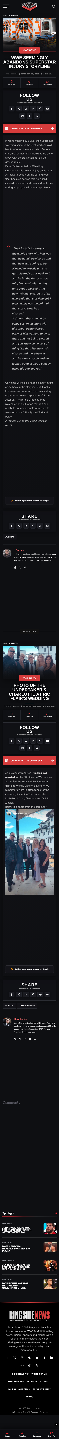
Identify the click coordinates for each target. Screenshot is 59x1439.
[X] (19, 108)
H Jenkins (12, 74)
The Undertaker (27, 1005)
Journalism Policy (19, 1389)
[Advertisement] (29, 460)
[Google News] (26, 108)
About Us (32, 1381)
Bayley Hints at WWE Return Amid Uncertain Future (15, 1285)
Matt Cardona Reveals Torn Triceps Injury (16, 1248)
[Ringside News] (29, 6)
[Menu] (6, 6)
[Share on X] (19, 526)
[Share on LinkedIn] (26, 526)
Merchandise (16, 1381)
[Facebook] (11, 108)
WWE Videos (8, 1261)
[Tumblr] (44, 1358)
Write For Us (39, 1374)
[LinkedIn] (33, 108)
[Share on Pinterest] (33, 526)
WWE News (13, 15)
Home (5, 15)
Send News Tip (20, 1374)
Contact (45, 1381)
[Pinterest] (40, 108)
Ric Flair (9, 1005)
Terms (29, 1397)
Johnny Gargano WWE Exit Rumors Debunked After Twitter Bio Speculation (17, 1230)
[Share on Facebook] (11, 526)
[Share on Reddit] (40, 526)
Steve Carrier (12, 706)
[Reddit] (37, 116)
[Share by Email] (47, 526)
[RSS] (37, 1365)
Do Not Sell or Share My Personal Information (29, 1412)
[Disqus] (29, 1147)
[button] (54, 6)
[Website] (15, 567)
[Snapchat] (29, 116)
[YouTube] (47, 108)
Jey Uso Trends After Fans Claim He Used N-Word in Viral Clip (16, 1267)
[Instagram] (22, 116)
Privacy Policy (42, 1389)
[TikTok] (29, 1365)
